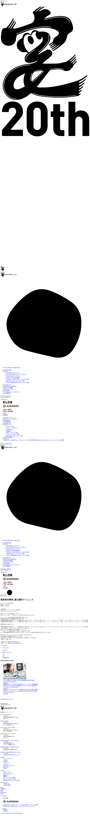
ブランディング (7, 771)
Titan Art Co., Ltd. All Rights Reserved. (14, 813)
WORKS (7, 370)
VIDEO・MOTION (13, 377)
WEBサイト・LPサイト (8, 765)
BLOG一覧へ (6, 647)
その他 (4, 768)
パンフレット (6, 762)
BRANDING (13, 372)
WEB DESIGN (13, 376)
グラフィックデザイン (8, 773)
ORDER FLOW (9, 386)
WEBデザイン (6, 774)
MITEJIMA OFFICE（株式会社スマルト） (10, 746)
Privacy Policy (11, 391)
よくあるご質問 (7, 785)
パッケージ (5, 764)
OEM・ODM (17, 382)
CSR (6, 390)
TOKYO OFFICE (4, 721)
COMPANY (8, 387)
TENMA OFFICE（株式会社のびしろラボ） (11, 752)
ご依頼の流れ (6, 783)
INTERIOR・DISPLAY (17, 379)
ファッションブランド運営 (9, 778)
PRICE (6, 384)
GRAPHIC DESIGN (16, 374)
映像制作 (5, 776)
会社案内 (5, 761)
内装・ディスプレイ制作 (9, 777)
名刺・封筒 (5, 766)
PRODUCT (15, 380)
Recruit (6, 393)
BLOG (8, 389)
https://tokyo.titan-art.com (16, 643)
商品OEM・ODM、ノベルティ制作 (11, 780)
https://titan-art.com (15, 641)
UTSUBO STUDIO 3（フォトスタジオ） (10, 740)
